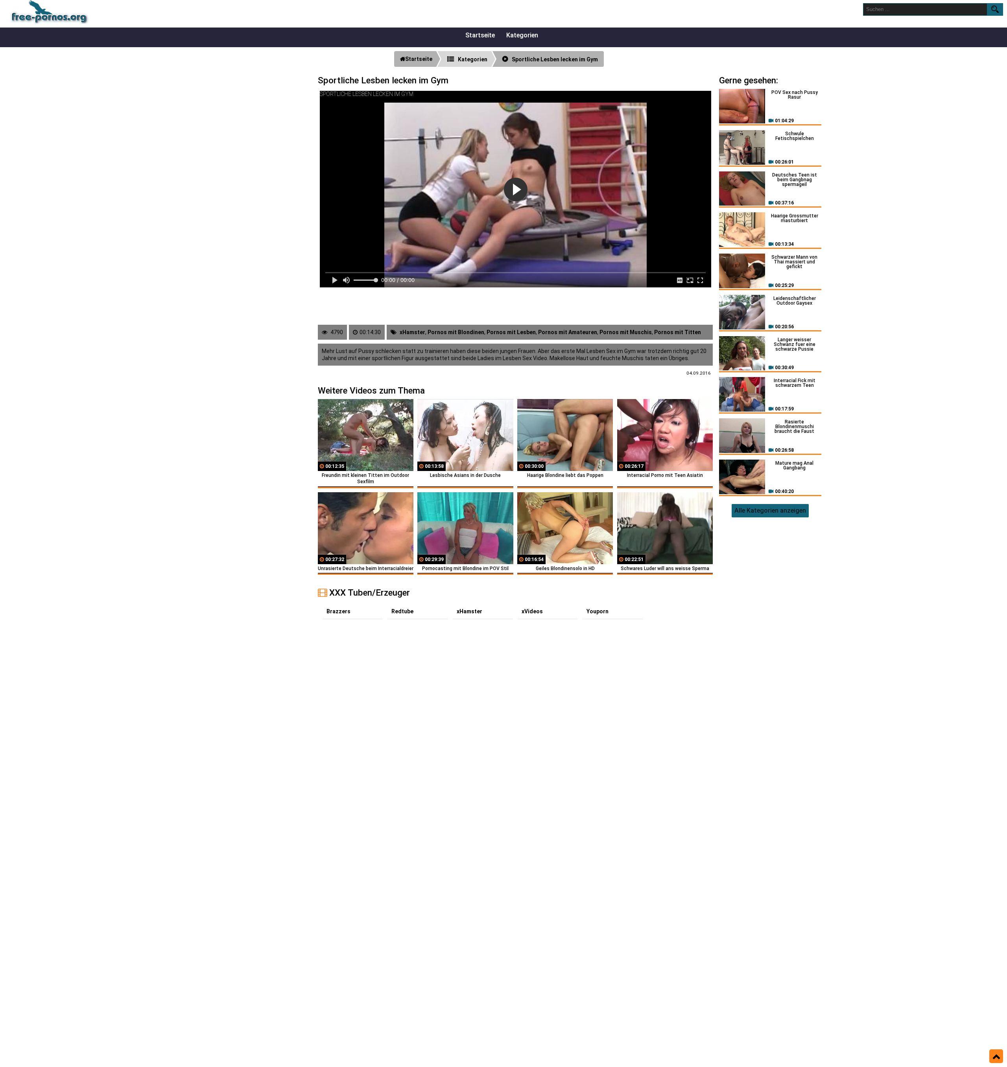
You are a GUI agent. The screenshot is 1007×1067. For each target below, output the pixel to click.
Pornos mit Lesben (511, 332)
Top (996, 1056)
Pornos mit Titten (677, 332)
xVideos (532, 611)
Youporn (597, 611)
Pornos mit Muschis (625, 332)
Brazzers (338, 611)
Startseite (480, 35)
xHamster (412, 332)
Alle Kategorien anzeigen (770, 510)
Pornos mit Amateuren (567, 332)
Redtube (402, 611)
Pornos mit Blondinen (456, 332)
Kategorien (522, 35)
